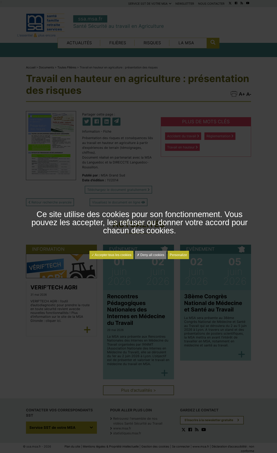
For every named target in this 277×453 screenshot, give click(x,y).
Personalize (178, 255)
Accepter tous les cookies (112, 255)
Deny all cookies (152, 255)
